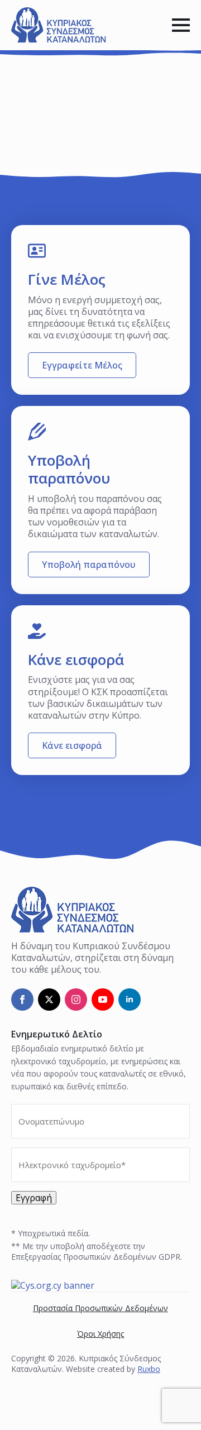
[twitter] (49, 999)
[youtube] (103, 999)
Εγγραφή (34, 1198)
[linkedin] (129, 999)
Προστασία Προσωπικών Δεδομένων (100, 1308)
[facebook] (22, 999)
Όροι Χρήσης (100, 1333)
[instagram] (76, 999)
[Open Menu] (181, 25)
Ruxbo (148, 1369)
